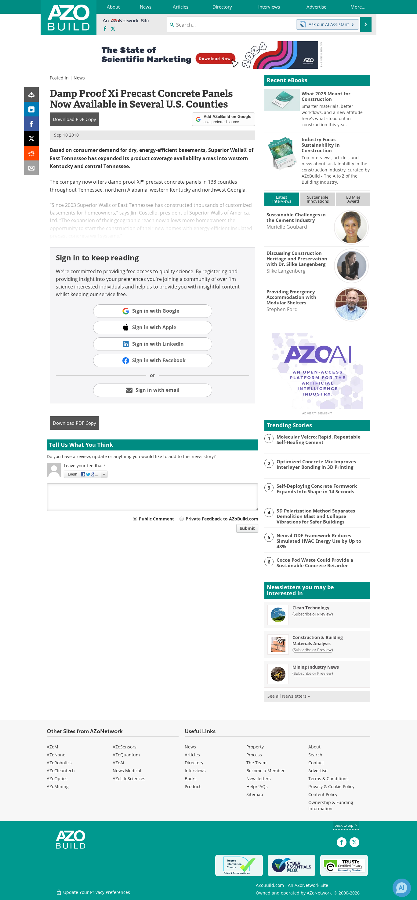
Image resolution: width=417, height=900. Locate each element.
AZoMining (58, 786)
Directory (194, 763)
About (314, 747)
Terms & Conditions (328, 778)
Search (315, 755)
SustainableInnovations (318, 199)
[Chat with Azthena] (402, 888)
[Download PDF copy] (31, 94)
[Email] (31, 167)
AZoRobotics (59, 763)
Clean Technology (310, 608)
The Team (256, 763)
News (79, 78)
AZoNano (56, 755)
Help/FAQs (257, 786)
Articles (192, 755)
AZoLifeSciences (129, 778)
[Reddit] (31, 153)
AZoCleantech (61, 770)
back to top (344, 825)
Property (255, 747)
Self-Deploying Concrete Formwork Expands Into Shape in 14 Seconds (317, 488)
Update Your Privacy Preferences (96, 892)
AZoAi (118, 763)
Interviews (195, 770)
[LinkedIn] (31, 109)
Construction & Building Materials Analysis (317, 640)
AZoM (52, 747)
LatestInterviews (281, 199)
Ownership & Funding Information (330, 805)
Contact (316, 763)
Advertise (318, 770)
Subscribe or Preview (313, 614)
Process (254, 755)
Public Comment (156, 519)
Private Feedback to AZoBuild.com (222, 519)
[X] (31, 138)
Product (193, 786)
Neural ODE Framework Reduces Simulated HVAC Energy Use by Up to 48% (319, 541)
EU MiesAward (353, 199)
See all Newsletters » (288, 696)
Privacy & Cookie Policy (331, 786)
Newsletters (258, 778)
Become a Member (265, 770)
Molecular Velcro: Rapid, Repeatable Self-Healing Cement (319, 439)
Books (191, 778)
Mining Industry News (315, 667)
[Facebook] (31, 123)
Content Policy (322, 794)
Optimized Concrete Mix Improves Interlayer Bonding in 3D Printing (316, 464)
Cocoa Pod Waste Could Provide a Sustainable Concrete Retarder (315, 562)
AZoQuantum (126, 755)
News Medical (127, 770)
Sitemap (254, 794)
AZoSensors (124, 747)
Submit (247, 528)
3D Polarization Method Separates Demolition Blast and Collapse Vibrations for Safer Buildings (316, 516)
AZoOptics (57, 778)
